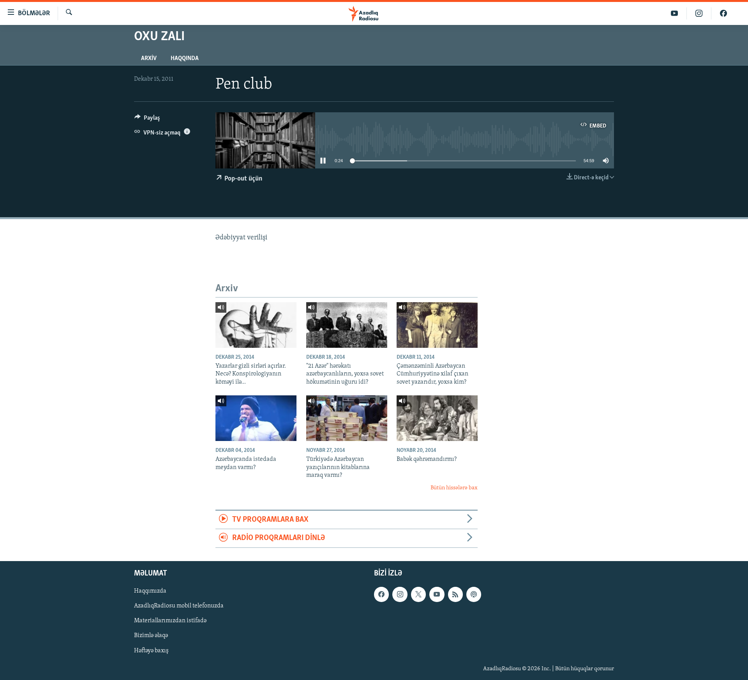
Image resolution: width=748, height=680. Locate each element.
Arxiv (149, 58)
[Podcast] (473, 594)
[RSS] (455, 594)
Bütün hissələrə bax (454, 488)
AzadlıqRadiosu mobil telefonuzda (179, 606)
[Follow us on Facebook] (381, 594)
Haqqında (185, 58)
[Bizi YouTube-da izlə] (674, 13)
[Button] (147, 119)
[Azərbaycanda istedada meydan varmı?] (255, 418)
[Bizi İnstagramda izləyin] (699, 13)
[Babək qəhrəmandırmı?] (437, 418)
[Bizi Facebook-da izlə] (723, 13)
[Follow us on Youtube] (436, 594)
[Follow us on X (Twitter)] (418, 594)
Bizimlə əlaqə (151, 635)
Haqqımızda (150, 591)
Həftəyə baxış (151, 650)
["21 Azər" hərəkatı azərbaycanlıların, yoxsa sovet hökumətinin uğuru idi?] (346, 325)
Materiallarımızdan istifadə (170, 621)
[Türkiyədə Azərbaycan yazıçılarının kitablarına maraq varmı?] (346, 418)
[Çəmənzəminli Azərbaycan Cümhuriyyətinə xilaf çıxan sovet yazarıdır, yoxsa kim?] (437, 325)
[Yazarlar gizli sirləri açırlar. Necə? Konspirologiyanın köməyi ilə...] (255, 325)
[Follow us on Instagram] (399, 594)
